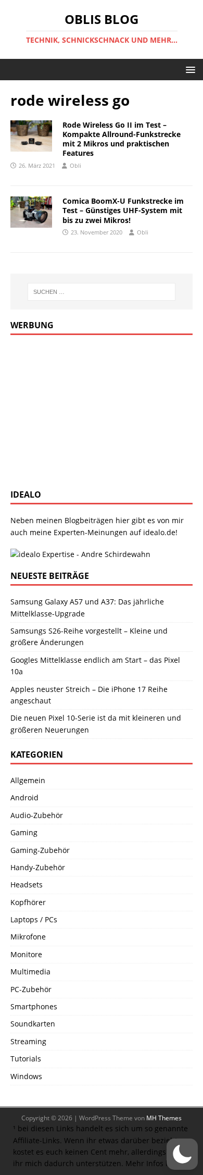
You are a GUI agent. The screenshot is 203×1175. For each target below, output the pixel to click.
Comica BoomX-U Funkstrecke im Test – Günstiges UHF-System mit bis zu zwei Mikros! (123, 210)
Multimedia (30, 971)
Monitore (26, 954)
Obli (75, 165)
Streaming (28, 1041)
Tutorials (25, 1058)
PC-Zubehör (31, 989)
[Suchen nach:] (102, 292)
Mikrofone (28, 937)
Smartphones (33, 1006)
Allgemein (27, 780)
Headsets (26, 884)
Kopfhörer (28, 902)
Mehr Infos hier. (153, 1163)
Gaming (23, 832)
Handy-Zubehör (37, 867)
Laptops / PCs (33, 919)
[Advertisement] (88, 410)
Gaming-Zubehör (40, 850)
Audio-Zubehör (36, 815)
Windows (26, 1076)
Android (24, 797)
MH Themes (164, 1118)
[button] (188, 69)
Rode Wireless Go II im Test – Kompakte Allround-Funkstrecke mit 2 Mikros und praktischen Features (121, 139)
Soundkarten (32, 1024)
